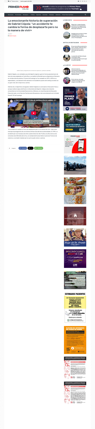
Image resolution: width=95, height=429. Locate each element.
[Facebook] (80, 1)
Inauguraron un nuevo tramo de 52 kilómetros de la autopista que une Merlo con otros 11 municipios (79, 35)
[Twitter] (82, 1)
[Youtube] (78, 1)
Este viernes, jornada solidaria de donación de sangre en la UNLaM (78, 81)
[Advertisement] (75, 417)
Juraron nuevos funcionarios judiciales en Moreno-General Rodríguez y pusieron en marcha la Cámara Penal (78, 71)
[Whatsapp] (86, 1)
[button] (85, 15)
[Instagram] (84, 1)
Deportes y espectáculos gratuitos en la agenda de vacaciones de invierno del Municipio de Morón (78, 26)
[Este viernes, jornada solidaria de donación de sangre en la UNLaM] (66, 80)
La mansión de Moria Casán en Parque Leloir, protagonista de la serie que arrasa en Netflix (79, 58)
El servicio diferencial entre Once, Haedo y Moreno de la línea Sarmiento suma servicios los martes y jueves (79, 49)
